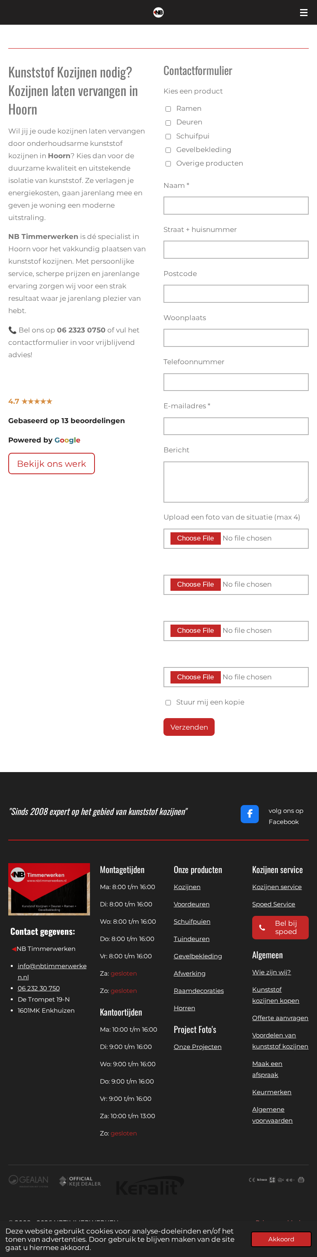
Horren (184, 1008)
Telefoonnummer (194, 362)
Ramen (188, 108)
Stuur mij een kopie (210, 702)
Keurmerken (271, 1092)
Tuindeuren (192, 939)
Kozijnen (187, 887)
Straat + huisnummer (200, 229)
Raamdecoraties (199, 991)
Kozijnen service (277, 887)
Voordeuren (192, 904)
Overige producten (209, 163)
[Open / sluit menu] (304, 12)
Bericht (176, 450)
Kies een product (193, 91)
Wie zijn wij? (271, 972)
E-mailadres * (187, 406)
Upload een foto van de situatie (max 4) (231, 517)
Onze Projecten (198, 1047)
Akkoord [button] (281, 1239)
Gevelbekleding (204, 149)
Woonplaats (184, 318)
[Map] (49, 1067)
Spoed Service (273, 904)
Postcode (180, 273)
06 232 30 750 (39, 988)
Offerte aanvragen (280, 1018)
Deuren (189, 122)
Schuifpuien (192, 921)
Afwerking (190, 973)
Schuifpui (193, 136)
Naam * (176, 185)
